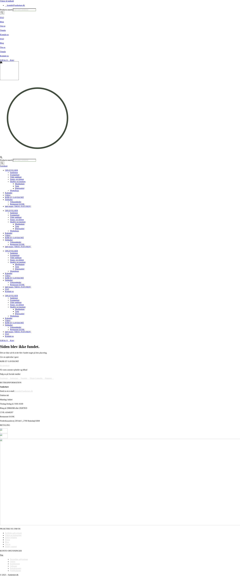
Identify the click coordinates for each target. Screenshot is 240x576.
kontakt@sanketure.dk (24, 391)
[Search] (2, 13)
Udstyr (7, 195)
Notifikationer (15, 570)
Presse (7, 540)
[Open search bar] (1, 158)
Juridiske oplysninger (13, 533)
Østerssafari (19, 188)
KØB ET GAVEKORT (14, 197)
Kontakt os (4, 35)
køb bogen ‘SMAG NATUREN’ (18, 206)
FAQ (2, 18)
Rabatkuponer (15, 568)
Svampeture (14, 175)
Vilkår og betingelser (13, 535)
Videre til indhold (7, 1)
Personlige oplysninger (19, 559)
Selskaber (9, 200)
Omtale (3, 30)
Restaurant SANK (17, 204)
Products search (6, 10)
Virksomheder (15, 202)
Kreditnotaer (15, 564)
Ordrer (12, 561)
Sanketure (14, 172)
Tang (17, 186)
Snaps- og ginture (17, 179)
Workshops (14, 190)
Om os (2, 26)
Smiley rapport (11, 546)
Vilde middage (16, 177)
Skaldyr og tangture (18, 181)
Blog (2, 22)
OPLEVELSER (11, 170)
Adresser (13, 566)
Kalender (8, 193)
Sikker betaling (11, 537)
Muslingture (19, 184)
